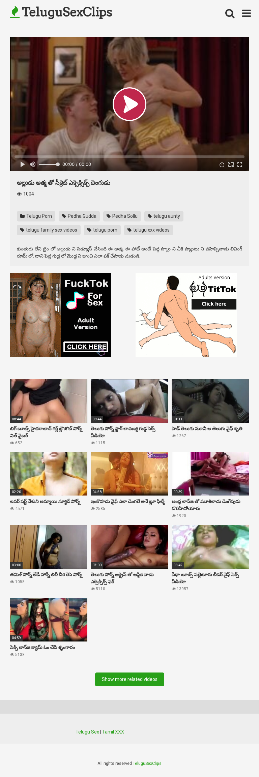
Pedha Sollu (124, 216)
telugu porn (104, 230)
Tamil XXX (113, 732)
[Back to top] (236, 757)
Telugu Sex (87, 732)
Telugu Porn (38, 216)
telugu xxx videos (151, 230)
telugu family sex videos (51, 230)
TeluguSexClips (66, 11)
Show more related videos (129, 679)
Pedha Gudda (81, 216)
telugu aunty (166, 216)
